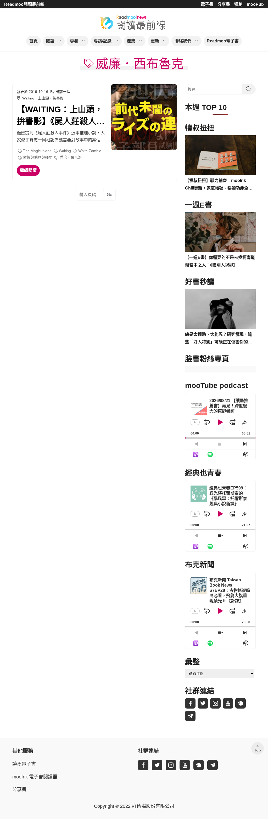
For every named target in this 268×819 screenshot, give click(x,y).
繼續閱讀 (28, 170)
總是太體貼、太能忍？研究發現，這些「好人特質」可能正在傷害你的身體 (218, 339)
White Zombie (89, 151)
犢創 (238, 4)
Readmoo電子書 (223, 41)
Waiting (65, 151)
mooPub (255, 4)
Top (257, 750)
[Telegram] (190, 716)
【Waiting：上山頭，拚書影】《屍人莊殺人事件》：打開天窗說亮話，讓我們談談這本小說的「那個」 (61, 116)
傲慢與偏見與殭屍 (37, 157)
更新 (155, 41)
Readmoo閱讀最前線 (24, 4)
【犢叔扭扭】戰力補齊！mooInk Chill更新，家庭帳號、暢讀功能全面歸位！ (219, 185)
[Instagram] (215, 703)
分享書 (223, 4)
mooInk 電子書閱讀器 (34, 776)
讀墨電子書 (24, 764)
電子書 (207, 4)
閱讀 (50, 41)
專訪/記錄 (102, 41)
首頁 (33, 41)
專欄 (74, 41)
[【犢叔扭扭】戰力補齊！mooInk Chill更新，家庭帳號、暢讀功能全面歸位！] (220, 155)
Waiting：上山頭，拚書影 (43, 98)
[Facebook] (190, 703)
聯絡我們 (183, 41)
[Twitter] (203, 703)
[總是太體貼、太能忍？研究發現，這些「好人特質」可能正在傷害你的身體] (220, 309)
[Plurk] (240, 703)
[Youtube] (228, 703)
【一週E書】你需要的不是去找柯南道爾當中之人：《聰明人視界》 (220, 261)
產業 (131, 41)
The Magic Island (37, 151)
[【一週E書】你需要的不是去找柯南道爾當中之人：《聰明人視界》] (220, 232)
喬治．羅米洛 (71, 157)
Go (109, 194)
